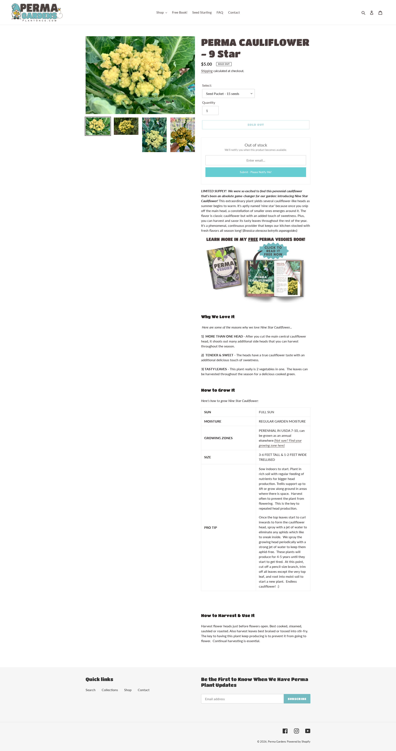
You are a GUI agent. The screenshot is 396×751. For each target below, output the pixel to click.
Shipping (207, 71)
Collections (110, 690)
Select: (207, 85)
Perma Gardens (277, 741)
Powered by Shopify (298, 741)
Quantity (208, 102)
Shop (128, 690)
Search (90, 690)
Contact (144, 690)
